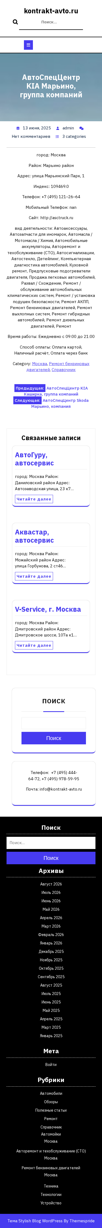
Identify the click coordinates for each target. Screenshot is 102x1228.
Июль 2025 (51, 993)
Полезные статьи (51, 1110)
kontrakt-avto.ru (51, 10)
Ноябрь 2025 (51, 959)
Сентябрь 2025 (51, 976)
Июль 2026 (51, 892)
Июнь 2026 (51, 901)
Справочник (64, 369)
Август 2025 (51, 985)
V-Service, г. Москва (48, 609)
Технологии (51, 1194)
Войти (51, 1064)
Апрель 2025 (51, 1018)
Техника (51, 1186)
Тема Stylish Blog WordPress (35, 1220)
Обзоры (51, 1101)
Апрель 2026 (51, 917)
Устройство (51, 1203)
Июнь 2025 (51, 1002)
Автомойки (51, 1134)
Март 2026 (51, 926)
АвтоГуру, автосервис (34, 458)
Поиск (16, 22)
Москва (39, 363)
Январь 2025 (51, 1035)
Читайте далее (34, 499)
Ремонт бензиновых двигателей (51, 1167)
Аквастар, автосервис (34, 536)
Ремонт (51, 1118)
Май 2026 (51, 909)
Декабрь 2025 (51, 951)
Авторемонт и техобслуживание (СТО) (51, 1151)
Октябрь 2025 (51, 968)
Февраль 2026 (51, 934)
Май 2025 (51, 1010)
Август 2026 (51, 884)
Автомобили (51, 1093)
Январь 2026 (51, 943)
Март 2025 (51, 1027)
